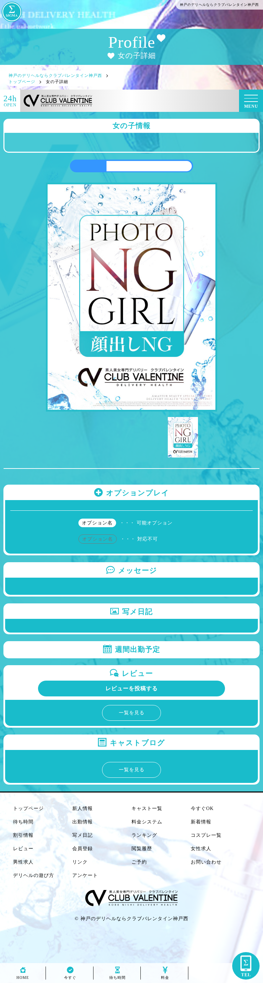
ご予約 (139, 862)
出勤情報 (82, 821)
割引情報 (23, 835)
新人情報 (82, 808)
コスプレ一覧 (206, 835)
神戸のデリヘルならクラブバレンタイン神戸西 (134, 918)
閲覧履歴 (142, 848)
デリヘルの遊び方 (33, 875)
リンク (80, 862)
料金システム (147, 821)
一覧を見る (132, 712)
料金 (165, 977)
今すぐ (70, 977)
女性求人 (201, 848)
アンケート (85, 875)
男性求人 (23, 862)
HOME (22, 977)
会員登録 (82, 848)
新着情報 (201, 821)
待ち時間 (23, 821)
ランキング (144, 835)
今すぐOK (202, 808)
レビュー (23, 848)
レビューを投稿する (131, 688)
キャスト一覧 (147, 808)
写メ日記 (82, 835)
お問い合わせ (206, 862)
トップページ (28, 808)
